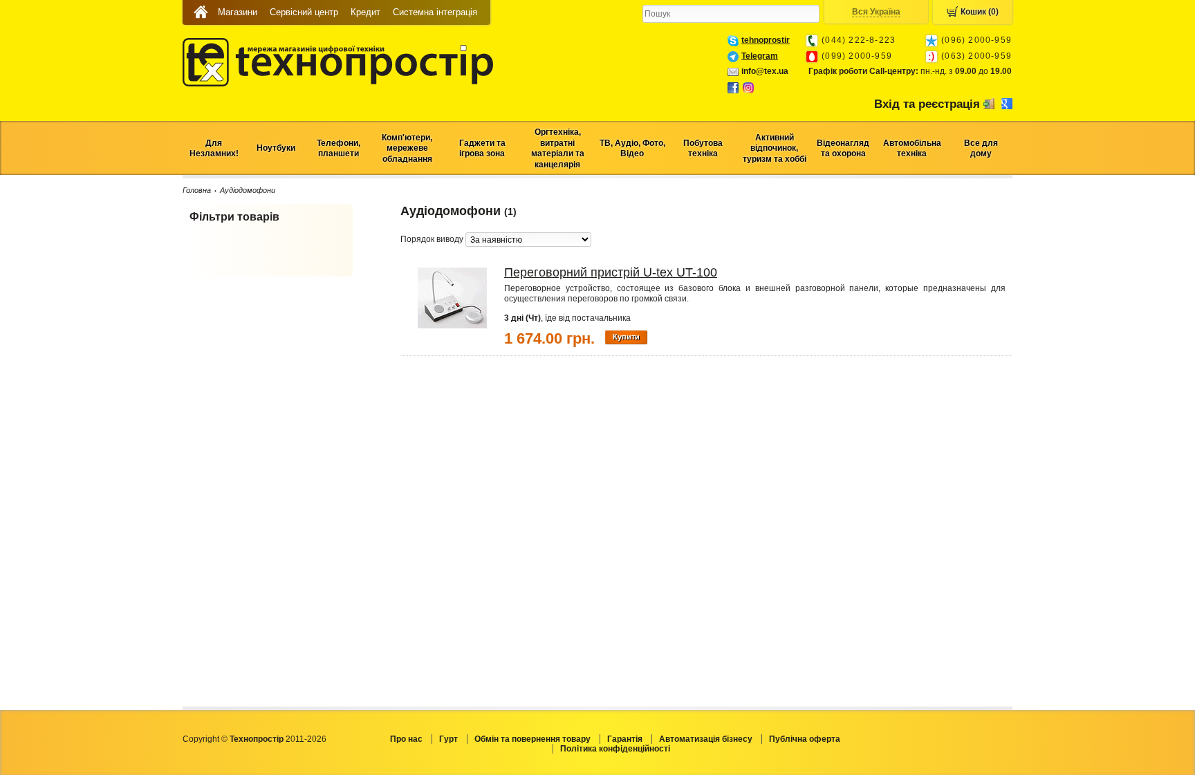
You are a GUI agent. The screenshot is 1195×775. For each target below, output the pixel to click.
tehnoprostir (765, 40)
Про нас (406, 739)
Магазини (237, 12)
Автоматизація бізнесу (705, 739)
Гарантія (624, 739)
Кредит (365, 12)
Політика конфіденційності (615, 749)
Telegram (759, 56)
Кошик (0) (980, 12)
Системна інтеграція (435, 12)
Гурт (448, 739)
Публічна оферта (804, 739)
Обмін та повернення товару (532, 739)
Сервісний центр (304, 12)
